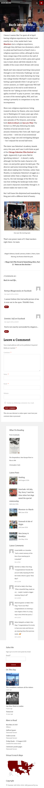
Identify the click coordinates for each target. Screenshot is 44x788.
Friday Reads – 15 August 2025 (16, 741)
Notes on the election (23, 264)
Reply (6, 307)
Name (6, 374)
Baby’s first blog (27, 567)
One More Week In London (14, 706)
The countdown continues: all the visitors (19, 687)
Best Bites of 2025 (12, 725)
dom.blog (6, 3)
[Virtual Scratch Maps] (22, 778)
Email (6, 384)
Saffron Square (11, 730)
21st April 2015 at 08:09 (11, 322)
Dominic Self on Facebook (14, 318)
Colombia (28, 550)
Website (6, 393)
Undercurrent (10, 736)
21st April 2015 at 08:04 (11, 294)
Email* (8, 655)
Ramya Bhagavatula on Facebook (18, 291)
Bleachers (7, 44)
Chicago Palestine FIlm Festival (21, 152)
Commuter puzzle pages (14, 747)
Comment (7, 352)
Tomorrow (9, 712)
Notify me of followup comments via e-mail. (20, 403)
